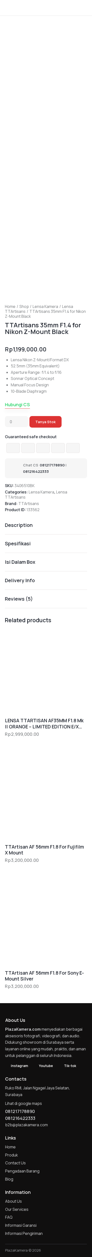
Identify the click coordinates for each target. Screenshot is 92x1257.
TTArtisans (28, 503)
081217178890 (52, 465)
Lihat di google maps (23, 1103)
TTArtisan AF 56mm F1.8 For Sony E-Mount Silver (44, 976)
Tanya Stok (45, 421)
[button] (85, 7)
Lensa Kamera (45, 306)
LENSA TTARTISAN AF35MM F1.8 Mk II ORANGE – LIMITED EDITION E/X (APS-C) (44, 724)
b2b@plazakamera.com (26, 1124)
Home (10, 306)
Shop (24, 306)
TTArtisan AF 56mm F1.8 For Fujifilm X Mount (44, 850)
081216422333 (36, 471)
